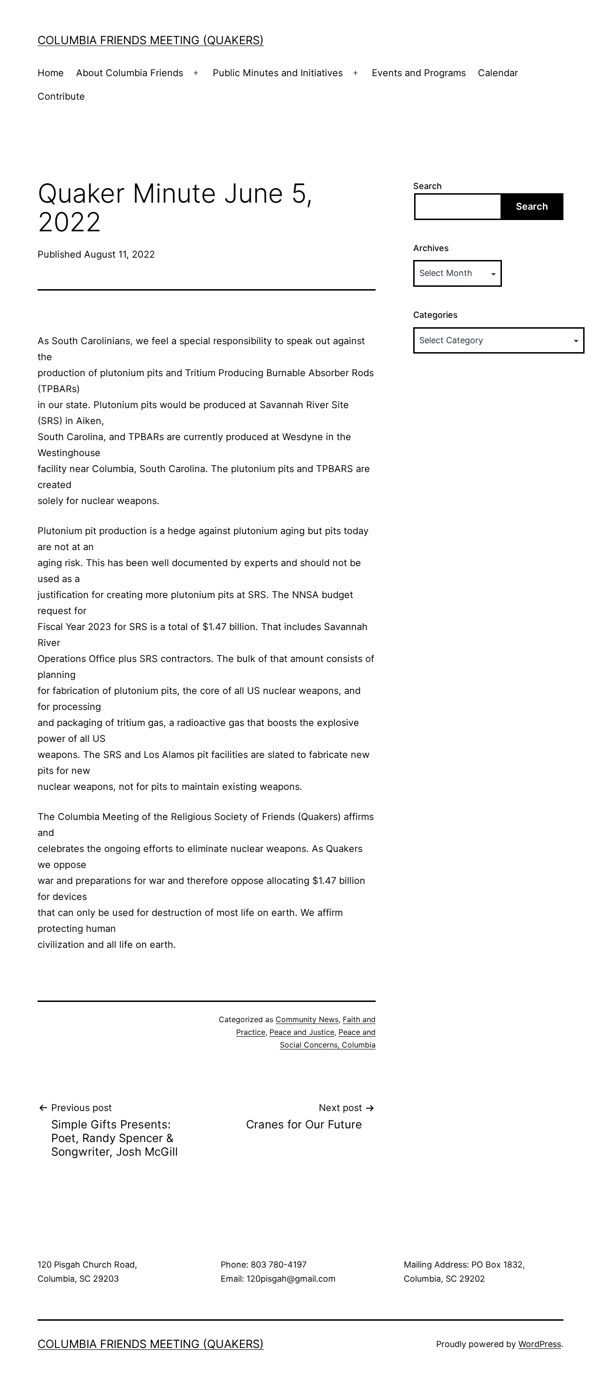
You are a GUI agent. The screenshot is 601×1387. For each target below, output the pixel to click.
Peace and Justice (302, 1032)
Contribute (61, 96)
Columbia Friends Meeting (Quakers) (151, 40)
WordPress (539, 1344)
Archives (431, 248)
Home (51, 73)
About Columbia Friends (129, 73)
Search (427, 186)
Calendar (498, 73)
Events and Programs (419, 73)
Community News (307, 1019)
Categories (435, 315)
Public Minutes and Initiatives (278, 73)
